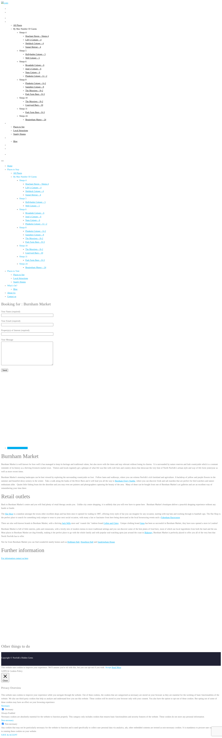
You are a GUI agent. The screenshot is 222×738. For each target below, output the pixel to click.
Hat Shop (9, 514)
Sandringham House (106, 542)
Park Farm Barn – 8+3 (35, 94)
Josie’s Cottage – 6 (33, 69)
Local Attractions (20, 130)
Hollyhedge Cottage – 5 (35, 54)
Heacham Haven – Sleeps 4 (37, 36)
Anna (142, 523)
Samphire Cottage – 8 (34, 87)
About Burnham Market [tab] (17, 448)
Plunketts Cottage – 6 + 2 (36, 76)
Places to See (18, 127)
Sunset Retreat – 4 (33, 47)
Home (9, 18)
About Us (11, 145)
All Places (17, 25)
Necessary (9, 709)
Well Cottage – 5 (32, 58)
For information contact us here (14, 558)
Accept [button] (108, 667)
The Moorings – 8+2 (34, 90)
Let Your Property (15, 12)
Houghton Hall (87, 542)
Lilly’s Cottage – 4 (33, 40)
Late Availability (14, 9)
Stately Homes (19, 134)
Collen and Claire (111, 523)
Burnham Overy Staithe (125, 481)
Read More (116, 667)
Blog (15, 141)
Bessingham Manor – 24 (35, 120)
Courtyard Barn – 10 (34, 105)
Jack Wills (66, 523)
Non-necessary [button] (7, 720)
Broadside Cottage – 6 (34, 65)
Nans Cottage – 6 (32, 72)
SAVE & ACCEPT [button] (9, 735)
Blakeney (148, 533)
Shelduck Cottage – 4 (34, 43)
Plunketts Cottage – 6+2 (35, 83)
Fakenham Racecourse (170, 517)
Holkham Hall (73, 542)
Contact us (11, 149)
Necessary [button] (5, 706)
